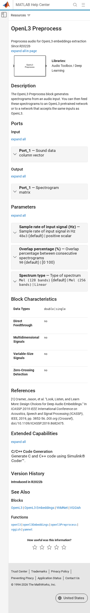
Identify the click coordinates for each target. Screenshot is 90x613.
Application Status (49, 578)
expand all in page (24, 51)
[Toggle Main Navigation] (83, 5)
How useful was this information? (49, 540)
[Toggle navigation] (20, 15)
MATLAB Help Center (33, 5)
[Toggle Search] (75, 5)
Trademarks (39, 571)
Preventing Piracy (22, 578)
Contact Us (72, 578)
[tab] (49, 154)
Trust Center (19, 571)
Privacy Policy (60, 571)
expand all (18, 139)
